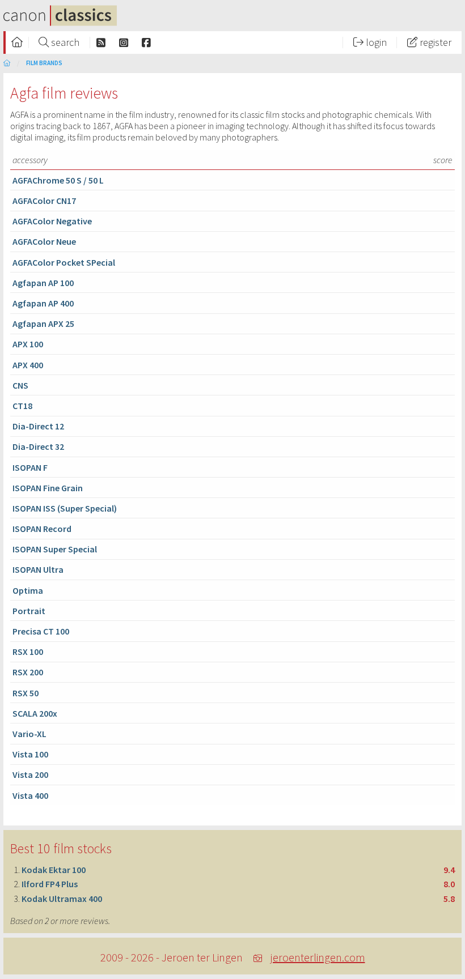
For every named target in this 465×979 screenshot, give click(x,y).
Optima (27, 590)
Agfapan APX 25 (43, 323)
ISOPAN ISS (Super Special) (64, 508)
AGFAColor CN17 (44, 200)
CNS (20, 385)
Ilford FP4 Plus (50, 883)
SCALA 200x (34, 713)
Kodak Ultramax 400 (62, 898)
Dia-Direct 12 (38, 426)
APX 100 (27, 344)
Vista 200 (30, 774)
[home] (6, 63)
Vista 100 (30, 754)
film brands (44, 63)
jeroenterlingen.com (317, 957)
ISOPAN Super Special (54, 549)
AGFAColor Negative (52, 221)
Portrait (28, 610)
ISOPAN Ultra (38, 569)
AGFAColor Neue (44, 241)
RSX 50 (25, 693)
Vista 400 (30, 795)
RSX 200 (27, 672)
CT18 (22, 405)
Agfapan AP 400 (43, 303)
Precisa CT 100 (40, 631)
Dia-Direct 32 (38, 446)
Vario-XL (29, 733)
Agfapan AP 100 (43, 282)
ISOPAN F (30, 467)
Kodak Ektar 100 (54, 869)
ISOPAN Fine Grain (47, 487)
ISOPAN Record (41, 528)
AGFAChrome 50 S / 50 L (58, 180)
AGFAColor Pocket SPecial (63, 262)
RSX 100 (27, 651)
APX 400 (27, 365)
